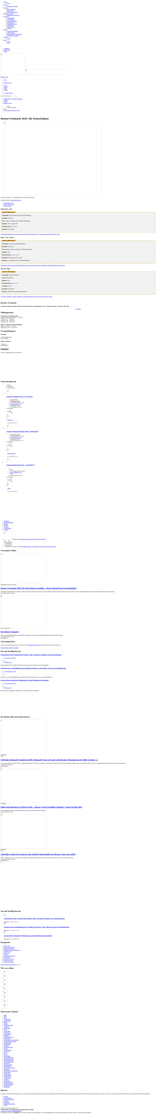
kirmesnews (7, 1063)
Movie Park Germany (9, 1068)
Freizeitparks (7, 1038)
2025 (5, 1015)
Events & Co (7, 1032)
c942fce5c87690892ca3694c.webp (23, 265)
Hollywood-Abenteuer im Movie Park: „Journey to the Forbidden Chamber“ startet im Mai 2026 (41, 807)
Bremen (6, 524)
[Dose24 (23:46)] (6, 995)
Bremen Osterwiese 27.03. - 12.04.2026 (20, 465)
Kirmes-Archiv (8, 82)
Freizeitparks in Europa (10, 1041)
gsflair (8, 488)
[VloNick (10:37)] (6, 982)
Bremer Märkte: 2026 (15, 404)
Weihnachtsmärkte (8, 1084)
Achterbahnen (7, 528)
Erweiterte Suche (8, 93)
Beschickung (7, 1021)
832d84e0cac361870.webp (8, 265)
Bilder (5, 1022)
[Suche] (16, 96)
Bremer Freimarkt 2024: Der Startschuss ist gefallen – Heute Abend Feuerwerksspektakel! (38, 588)
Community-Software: (11, 1111)
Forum (5, 85)
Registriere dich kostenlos (34, 645)
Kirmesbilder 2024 (8, 1059)
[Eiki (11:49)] (6, 978)
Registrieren (7, 50)
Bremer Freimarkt (8, 522)
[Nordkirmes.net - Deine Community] (34, 74)
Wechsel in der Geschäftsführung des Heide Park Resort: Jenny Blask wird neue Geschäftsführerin (36, 927)
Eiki (11, 469)
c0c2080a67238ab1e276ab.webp (34, 296)
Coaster (6, 530)
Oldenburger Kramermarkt (11, 1070)
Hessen (6, 1048)
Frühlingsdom (7, 1043)
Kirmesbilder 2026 (8, 1062)
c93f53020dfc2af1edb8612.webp (41, 265)
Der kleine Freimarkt (10, 632)
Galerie (6, 90)
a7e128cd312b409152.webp (8, 296)
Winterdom (7, 1087)
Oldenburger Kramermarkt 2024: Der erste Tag (34, 539)
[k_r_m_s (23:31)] (6, 999)
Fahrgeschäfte (7, 1034)
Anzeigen (18, 200)
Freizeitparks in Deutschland (11, 1040)
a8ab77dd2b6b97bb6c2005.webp (51, 234)
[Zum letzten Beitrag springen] (8, 417)
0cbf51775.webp (38, 234)
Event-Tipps (7, 1031)
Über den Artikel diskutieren (8, 964)
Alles (5, 80)
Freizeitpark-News (8, 1037)
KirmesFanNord (11, 453)
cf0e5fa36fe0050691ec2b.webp (9, 234)
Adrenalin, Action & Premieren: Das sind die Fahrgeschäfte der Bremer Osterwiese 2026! (38, 854)
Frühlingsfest (7, 1044)
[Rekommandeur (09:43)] (6, 987)
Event (5, 1029)
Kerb (5, 1053)
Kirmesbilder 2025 (8, 1060)
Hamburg (6, 1046)
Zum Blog (78, 309)
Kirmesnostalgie (8, 1065)
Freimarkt (6, 521)
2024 (5, 1016)
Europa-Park (7, 1028)
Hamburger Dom (8, 1047)
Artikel (5, 87)
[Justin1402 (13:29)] (6, 974)
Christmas (6, 1027)
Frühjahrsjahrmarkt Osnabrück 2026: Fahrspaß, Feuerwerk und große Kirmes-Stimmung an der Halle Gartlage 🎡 (49, 760)
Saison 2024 (7, 1072)
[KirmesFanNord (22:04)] (6, 1008)
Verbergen (13, 200)
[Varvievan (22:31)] (6, 1004)
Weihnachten (7, 1081)
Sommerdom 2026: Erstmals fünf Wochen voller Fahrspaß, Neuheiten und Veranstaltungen (34, 918)
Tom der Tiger (7, 206)
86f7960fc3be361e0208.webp (57, 265)
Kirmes (6, 525)
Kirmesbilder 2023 (8, 1057)
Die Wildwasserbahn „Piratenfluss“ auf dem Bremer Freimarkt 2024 (38, 546)
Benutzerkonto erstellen (7, 647)
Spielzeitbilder (7, 1075)
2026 (5, 1018)
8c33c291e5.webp (47, 296)
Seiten (5, 88)
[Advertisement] (49, 366)
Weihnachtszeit (8, 1085)
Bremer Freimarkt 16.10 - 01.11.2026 (19, 396)
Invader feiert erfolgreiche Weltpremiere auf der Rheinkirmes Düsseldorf (28, 936)
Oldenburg (6, 1069)
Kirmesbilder (7, 1056)
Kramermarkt (7, 1066)
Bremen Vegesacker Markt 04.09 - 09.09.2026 (22, 431)
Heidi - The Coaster (9, 204)
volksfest (6, 527)
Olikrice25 (10, 420)
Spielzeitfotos (7, 1076)
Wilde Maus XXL (8, 203)
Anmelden (6, 48)
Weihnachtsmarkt (8, 1082)
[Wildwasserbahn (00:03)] (6, 991)
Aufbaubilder (7, 1019)
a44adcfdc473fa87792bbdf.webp (25, 234)
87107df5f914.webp (20, 296)
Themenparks (7, 1078)
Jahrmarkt (6, 1051)
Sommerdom (7, 1073)
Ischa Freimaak (8, 1050)
